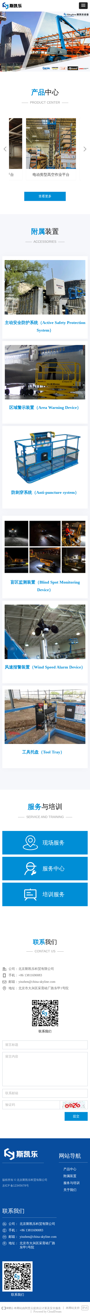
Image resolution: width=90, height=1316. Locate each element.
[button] (83, 5)
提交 (76, 1116)
